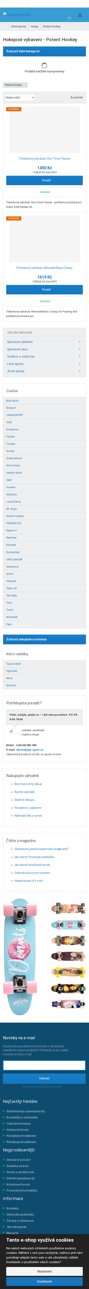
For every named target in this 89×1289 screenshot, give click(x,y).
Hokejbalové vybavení (21, 1135)
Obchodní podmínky (20, 1214)
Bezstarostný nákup (28, 784)
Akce (9, 678)
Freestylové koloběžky (21, 1190)
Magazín (12, 1233)
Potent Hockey (13, 85)
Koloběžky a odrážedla (22, 1117)
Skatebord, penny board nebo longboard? (41, 849)
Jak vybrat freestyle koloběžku (34, 857)
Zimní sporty (15, 371)
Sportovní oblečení (19, 342)
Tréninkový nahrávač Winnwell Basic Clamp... (45, 267)
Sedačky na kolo (17, 1166)
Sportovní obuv (17, 349)
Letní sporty (15, 364)
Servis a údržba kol (19, 1172)
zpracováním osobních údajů (41, 1086)
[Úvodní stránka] (16, 15)
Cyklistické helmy (18, 1123)
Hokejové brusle (17, 1129)
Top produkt (13, 663)
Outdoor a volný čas (21, 356)
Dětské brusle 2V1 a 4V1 (28, 880)
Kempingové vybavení (21, 1142)
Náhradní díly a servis (28, 815)
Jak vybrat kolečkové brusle (32, 864)
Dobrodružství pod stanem (32, 872)
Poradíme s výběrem (28, 807)
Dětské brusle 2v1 (18, 1159)
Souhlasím (44, 1281)
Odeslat (44, 1078)
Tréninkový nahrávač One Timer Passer (45, 158)
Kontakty (12, 1208)
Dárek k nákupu (24, 799)
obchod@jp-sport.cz (29, 749)
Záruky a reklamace (20, 1220)
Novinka (11, 685)
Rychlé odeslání (24, 792)
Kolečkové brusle (18, 1184)
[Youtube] (24, 3)
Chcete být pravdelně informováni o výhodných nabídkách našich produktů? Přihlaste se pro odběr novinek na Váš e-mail (35, 1045)
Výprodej (11, 670)
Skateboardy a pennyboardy (25, 1111)
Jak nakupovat (16, 1227)
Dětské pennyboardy (20, 1178)
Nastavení (44, 1271)
